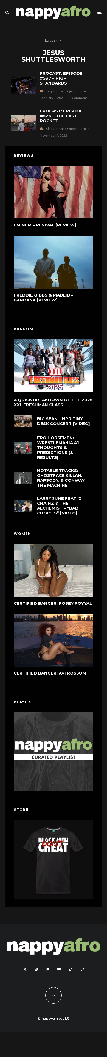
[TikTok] (70, 969)
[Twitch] (82, 969)
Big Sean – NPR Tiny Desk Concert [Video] (63, 421)
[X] (25, 969)
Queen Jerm (76, 91)
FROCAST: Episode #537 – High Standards (61, 78)
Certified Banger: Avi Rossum (50, 673)
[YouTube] (59, 969)
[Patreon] (47, 969)
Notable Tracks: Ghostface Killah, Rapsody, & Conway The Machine (61, 478)
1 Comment (78, 98)
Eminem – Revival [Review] (45, 225)
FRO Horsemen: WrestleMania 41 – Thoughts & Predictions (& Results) (59, 447)
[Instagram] (36, 969)
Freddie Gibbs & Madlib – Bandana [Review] (43, 298)
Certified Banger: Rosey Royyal (53, 603)
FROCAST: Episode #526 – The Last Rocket (61, 116)
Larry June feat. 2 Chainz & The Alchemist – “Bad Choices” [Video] (59, 506)
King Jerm (53, 91)
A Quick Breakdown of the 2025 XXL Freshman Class (53, 402)
